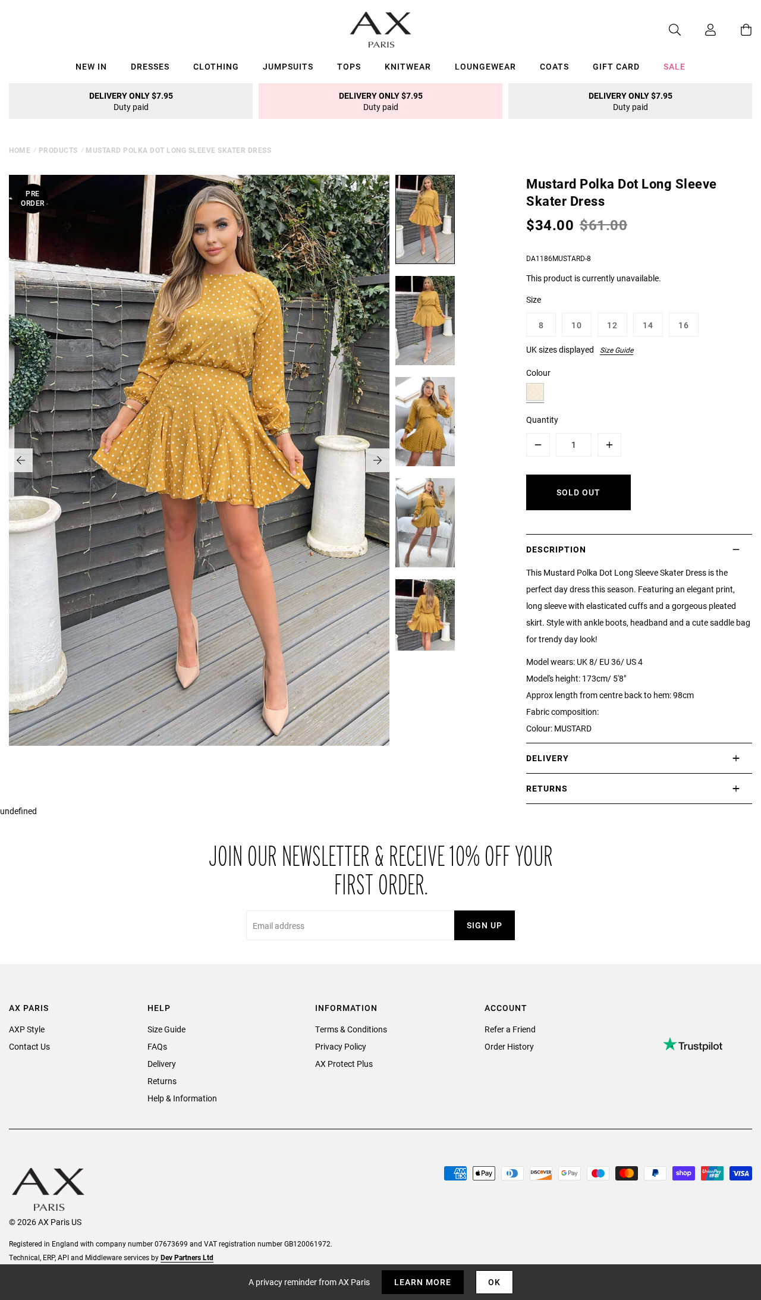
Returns (162, 1081)
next (377, 460)
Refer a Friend (510, 1029)
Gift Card (616, 66)
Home (19, 150)
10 (576, 325)
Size (533, 299)
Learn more (422, 1282)
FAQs (157, 1046)
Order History (509, 1046)
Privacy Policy (340, 1046)
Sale (674, 66)
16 (683, 325)
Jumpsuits (288, 66)
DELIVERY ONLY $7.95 (131, 101)
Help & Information (182, 1098)
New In (91, 66)
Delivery (161, 1063)
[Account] (698, 30)
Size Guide (616, 349)
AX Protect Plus (344, 1063)
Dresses (150, 66)
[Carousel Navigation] (199, 460)
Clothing (216, 66)
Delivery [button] (547, 758)
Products (58, 150)
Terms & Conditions (351, 1029)
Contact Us (29, 1046)
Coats (554, 66)
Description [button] (556, 549)
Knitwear (408, 66)
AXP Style (27, 1029)
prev (21, 460)
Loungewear (485, 66)
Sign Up (484, 925)
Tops (349, 66)
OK (494, 1282)
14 (648, 325)
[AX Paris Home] (380, 30)
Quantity (542, 419)
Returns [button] (547, 788)
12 (612, 325)
